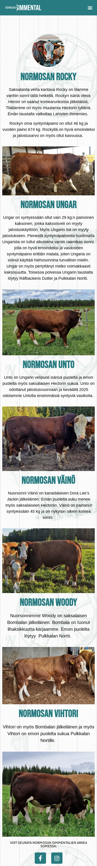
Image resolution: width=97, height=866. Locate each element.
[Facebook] (40, 858)
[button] (90, 8)
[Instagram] (56, 858)
